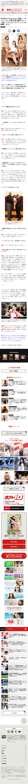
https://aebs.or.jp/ (11, 741)
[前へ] (0, 357)
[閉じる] (26, 4)
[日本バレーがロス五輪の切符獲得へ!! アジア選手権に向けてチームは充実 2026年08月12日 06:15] (21, 478)
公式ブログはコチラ (10, 331)
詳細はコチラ (18, 340)
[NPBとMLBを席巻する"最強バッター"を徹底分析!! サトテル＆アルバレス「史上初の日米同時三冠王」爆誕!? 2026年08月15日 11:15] (7, 463)
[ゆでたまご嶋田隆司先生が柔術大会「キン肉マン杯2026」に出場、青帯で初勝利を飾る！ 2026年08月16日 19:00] (21, 449)
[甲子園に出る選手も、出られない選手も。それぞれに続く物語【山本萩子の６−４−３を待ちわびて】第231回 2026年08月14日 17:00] (21, 463)
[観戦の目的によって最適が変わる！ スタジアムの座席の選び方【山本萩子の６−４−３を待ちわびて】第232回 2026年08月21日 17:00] (7, 449)
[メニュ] (25, 9)
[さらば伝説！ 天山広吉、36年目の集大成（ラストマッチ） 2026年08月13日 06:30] (7, 478)
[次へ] (27, 357)
